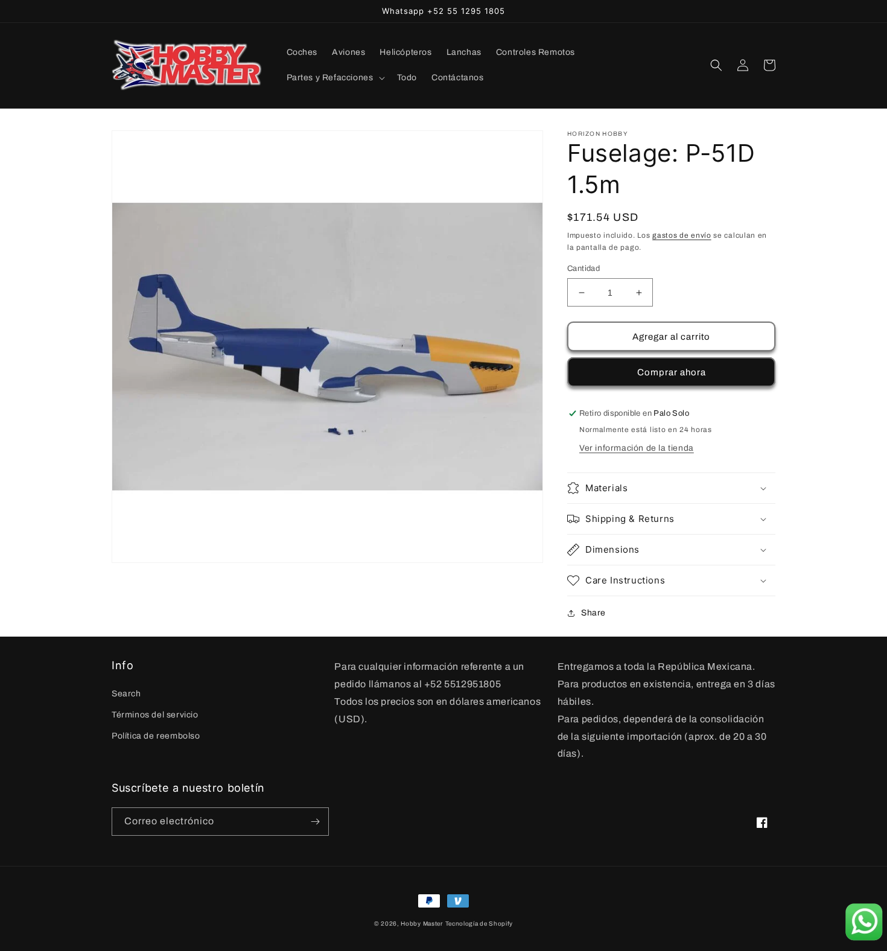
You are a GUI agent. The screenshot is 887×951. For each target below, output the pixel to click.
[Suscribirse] (315, 821)
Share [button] (593, 612)
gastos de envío (681, 235)
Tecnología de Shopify (479, 923)
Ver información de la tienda (636, 448)
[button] (334, 78)
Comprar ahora (671, 372)
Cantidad (583, 268)
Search (126, 693)
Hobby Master (421, 923)
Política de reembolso (156, 735)
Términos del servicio (155, 714)
